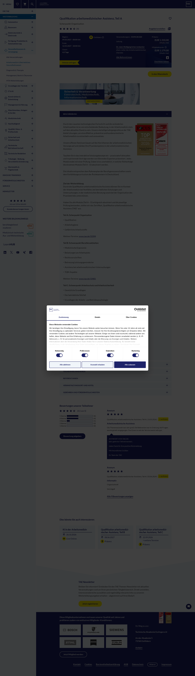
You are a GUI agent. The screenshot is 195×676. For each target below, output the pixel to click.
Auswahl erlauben (97, 365)
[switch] (85, 355)
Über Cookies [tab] (131, 317)
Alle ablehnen (65, 365)
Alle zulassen (130, 365)
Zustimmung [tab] (64, 317)
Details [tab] (97, 317)
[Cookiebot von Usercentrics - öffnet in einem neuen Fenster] (136, 309)
